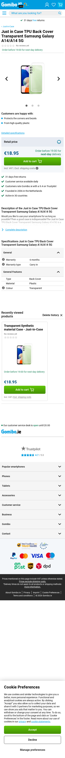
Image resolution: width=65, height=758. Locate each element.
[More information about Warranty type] (3, 264)
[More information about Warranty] (3, 259)
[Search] (59, 13)
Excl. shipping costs (22, 397)
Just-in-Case (8, 26)
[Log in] (47, 5)
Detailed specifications (12, 133)
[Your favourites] (53, 5)
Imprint (36, 592)
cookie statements (40, 721)
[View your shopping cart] (60, 5)
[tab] (27, 106)
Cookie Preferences (51, 592)
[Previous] (6, 78)
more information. (32, 587)
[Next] (58, 78)
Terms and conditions (23, 595)
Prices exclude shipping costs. (32, 581)
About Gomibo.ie (13, 592)
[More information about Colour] (3, 287)
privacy (22, 721)
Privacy (27, 592)
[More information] (37, 168)
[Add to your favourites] (59, 142)
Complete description (16, 229)
